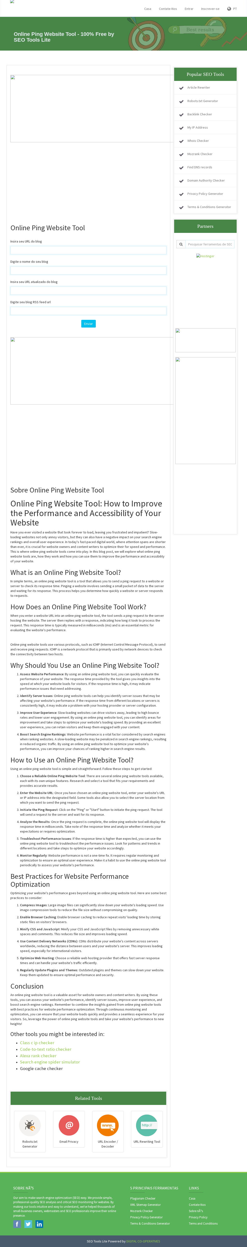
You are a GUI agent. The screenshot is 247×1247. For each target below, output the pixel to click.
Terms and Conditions (203, 1223)
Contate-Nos (168, 9)
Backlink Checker (199, 114)
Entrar (189, 9)
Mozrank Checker (200, 154)
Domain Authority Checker (206, 180)
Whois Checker (198, 140)
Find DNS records (199, 167)
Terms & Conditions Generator (209, 207)
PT (234, 9)
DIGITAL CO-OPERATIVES (143, 1241)
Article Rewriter (198, 87)
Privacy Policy (198, 1217)
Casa (147, 9)
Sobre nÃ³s (196, 1211)
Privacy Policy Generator (205, 193)
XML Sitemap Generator (145, 1205)
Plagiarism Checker (142, 1198)
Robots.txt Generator (202, 101)
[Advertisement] (88, 176)
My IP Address (197, 127)
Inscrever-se (210, 9)
